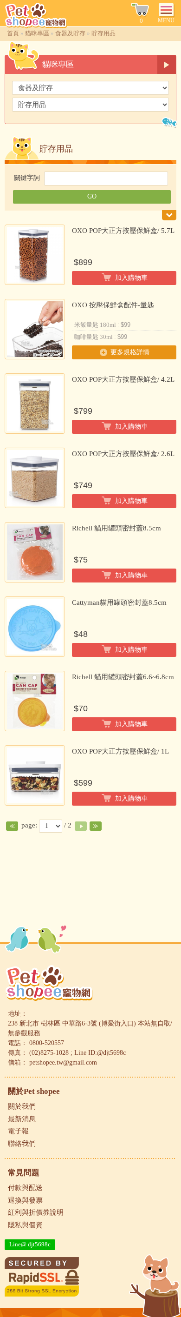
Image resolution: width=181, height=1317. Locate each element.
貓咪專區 (37, 33)
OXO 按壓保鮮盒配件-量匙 (113, 305)
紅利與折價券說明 (36, 1212)
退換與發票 (25, 1200)
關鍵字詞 (27, 177)
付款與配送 (25, 1187)
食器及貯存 (70, 33)
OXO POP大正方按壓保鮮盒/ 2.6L (123, 453)
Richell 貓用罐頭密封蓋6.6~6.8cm (123, 677)
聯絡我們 (22, 1143)
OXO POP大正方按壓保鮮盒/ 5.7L (123, 230)
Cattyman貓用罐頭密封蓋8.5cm (119, 602)
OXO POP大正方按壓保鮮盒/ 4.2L (123, 379)
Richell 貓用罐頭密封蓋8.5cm (116, 528)
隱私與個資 (25, 1225)
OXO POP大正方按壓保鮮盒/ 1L (120, 751)
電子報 (18, 1131)
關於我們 (22, 1106)
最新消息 (22, 1119)
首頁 (13, 33)
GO (92, 196)
